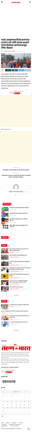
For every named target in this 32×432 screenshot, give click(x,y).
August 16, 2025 (22, 257)
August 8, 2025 (22, 271)
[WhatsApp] (2, 209)
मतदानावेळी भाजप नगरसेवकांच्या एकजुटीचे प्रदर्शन (19, 305)
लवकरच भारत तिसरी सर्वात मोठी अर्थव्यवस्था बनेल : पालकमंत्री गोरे (19, 316)
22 (24, 407)
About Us (8, 423)
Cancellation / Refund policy (15, 424)
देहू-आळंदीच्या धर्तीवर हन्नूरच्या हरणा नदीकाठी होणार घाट (18, 219)
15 (24, 404)
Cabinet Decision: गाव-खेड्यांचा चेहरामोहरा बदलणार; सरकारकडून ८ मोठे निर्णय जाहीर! (18, 281)
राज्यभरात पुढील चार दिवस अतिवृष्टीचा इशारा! (18, 255)
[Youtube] (2, 222)
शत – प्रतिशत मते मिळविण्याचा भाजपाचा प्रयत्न (18, 322)
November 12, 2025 (18, 252)
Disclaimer (21, 423)
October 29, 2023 (21, 51)
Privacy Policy (4, 424)
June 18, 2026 (17, 306)
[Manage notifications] (28, 429)
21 (20, 407)
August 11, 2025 (22, 265)
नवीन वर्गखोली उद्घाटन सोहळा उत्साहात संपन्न (19, 213)
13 (16, 404)
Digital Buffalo (13, 428)
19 (11, 407)
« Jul (2, 416)
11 (7, 404)
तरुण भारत (11, 252)
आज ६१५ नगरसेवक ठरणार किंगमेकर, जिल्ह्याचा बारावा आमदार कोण (14, 311)
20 (16, 407)
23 (28, 407)
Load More (16, 295)
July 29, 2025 (22, 284)
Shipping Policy (4, 426)
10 (3, 404)
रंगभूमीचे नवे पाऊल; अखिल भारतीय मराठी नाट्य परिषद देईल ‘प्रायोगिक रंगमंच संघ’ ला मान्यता (20, 268)
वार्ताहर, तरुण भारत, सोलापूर (10, 51)
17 (3, 407)
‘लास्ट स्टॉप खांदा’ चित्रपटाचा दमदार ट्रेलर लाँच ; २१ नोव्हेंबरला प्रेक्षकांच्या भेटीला (19, 249)
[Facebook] (2, 216)
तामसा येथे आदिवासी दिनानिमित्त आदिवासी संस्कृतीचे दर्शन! (19, 262)
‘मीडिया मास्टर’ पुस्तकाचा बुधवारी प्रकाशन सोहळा (19, 208)
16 (28, 404)
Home (2, 423)
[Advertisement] (16, 22)
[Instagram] (2, 212)
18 (7, 407)
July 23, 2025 (22, 289)
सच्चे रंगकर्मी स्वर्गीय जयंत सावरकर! (16, 287)
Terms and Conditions (14, 426)
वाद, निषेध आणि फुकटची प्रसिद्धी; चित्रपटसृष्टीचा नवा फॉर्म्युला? (19, 275)
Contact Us (14, 423)
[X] (2, 219)
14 (20, 404)
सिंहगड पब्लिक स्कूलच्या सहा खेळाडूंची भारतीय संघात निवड (19, 226)
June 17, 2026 (9, 313)
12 (11, 404)
